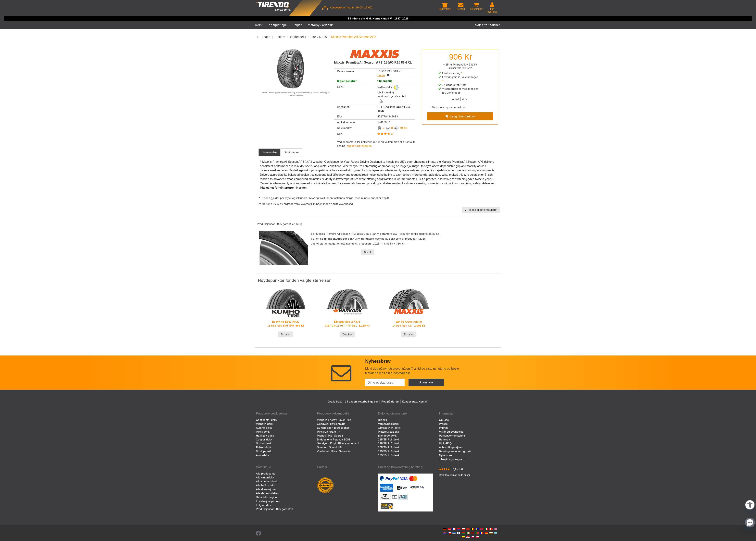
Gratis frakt (335, 401)
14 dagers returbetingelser (361, 401)
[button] (750, 504)
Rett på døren (390, 401)
